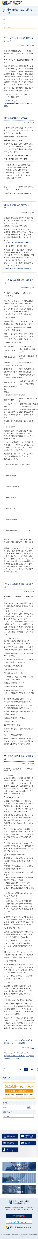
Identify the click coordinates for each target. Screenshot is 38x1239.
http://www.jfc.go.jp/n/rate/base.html (18, 193)
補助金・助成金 (7, 27)
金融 (4, 23)
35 (32, 1069)
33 (20, 1069)
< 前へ (4, 1069)
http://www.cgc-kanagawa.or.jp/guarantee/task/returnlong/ (18, 103)
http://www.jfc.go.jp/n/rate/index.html (18, 155)
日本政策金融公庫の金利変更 (16, 118)
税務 (4, 19)
